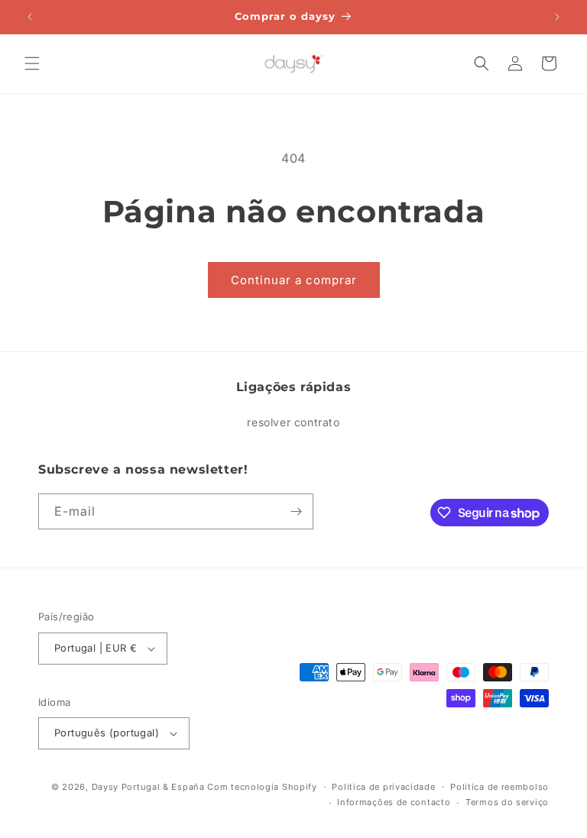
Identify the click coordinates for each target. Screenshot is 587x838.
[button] (32, 63)
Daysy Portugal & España (148, 786)
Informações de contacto (393, 802)
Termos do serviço (507, 802)
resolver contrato (293, 422)
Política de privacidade (383, 786)
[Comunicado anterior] (30, 17)
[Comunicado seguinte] (557, 17)
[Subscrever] (296, 511)
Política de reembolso (499, 786)
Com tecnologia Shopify (261, 786)
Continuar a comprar (294, 280)
